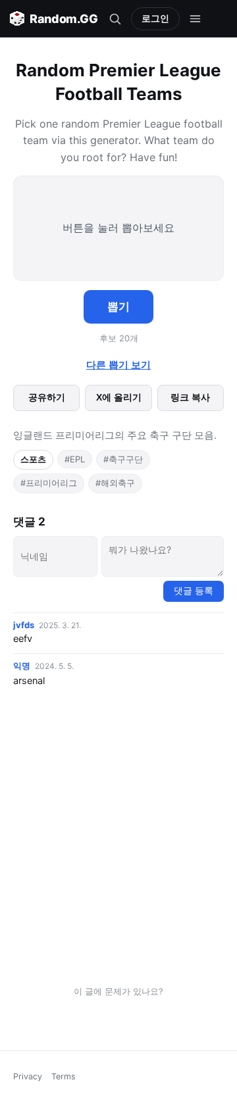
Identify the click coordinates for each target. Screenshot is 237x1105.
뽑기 (118, 307)
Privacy (27, 1076)
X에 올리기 (119, 397)
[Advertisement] (118, 839)
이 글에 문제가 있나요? (118, 991)
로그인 (155, 18)
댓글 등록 (193, 590)
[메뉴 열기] (195, 18)
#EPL (75, 459)
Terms (63, 1076)
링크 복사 (190, 397)
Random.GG (64, 19)
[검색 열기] (115, 18)
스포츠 (33, 459)
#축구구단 (123, 459)
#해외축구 (115, 483)
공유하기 (46, 397)
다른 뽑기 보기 (118, 365)
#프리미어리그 (48, 483)
